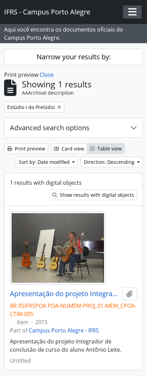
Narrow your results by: (74, 56)
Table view (109, 148)
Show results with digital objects (96, 195)
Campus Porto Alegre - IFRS (64, 330)
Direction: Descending (110, 162)
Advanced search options (50, 127)
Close (47, 74)
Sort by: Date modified (45, 162)
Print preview (29, 148)
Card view (72, 148)
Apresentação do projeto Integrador (64, 294)
